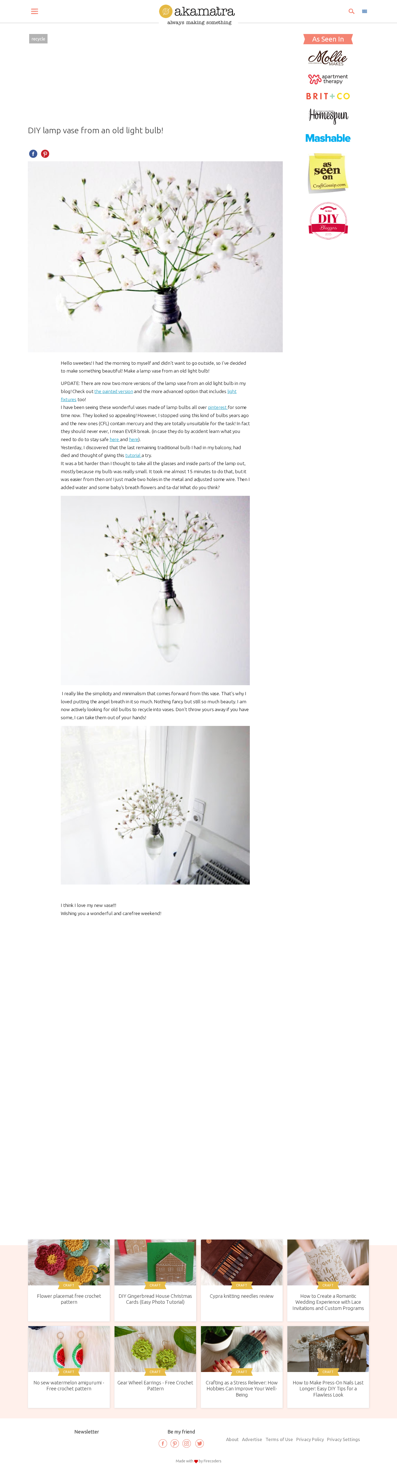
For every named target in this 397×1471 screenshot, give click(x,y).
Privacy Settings (343, 1439)
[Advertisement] (155, 85)
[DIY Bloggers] (328, 239)
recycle (38, 38)
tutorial (133, 455)
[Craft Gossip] (328, 191)
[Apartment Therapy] (328, 83)
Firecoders (212, 1461)
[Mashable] (328, 145)
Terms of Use (279, 1439)
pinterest (218, 407)
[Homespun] (328, 122)
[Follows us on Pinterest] (174, 1443)
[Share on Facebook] (33, 153)
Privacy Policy (310, 1439)
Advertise (252, 1439)
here (115, 439)
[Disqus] (155, 996)
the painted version (113, 391)
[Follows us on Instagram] (186, 1443)
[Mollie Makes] (328, 64)
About (232, 1439)
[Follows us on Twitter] (199, 1443)
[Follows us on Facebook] (162, 1443)
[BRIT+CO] (328, 98)
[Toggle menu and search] (34, 11)
